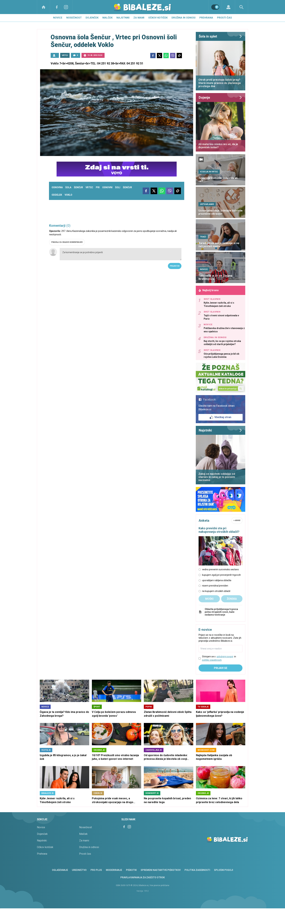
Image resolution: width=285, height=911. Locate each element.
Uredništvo (79, 870)
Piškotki (131, 870)
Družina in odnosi (183, 17)
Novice (57, 17)
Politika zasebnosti (197, 870)
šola (68, 187)
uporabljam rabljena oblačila (216, 580)
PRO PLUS (96, 870)
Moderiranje (114, 870)
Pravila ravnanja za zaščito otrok (142, 877)
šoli (117, 187)
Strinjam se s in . (219, 658)
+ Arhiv (237, 520)
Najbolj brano (210, 290)
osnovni (107, 187)
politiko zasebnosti (212, 660)
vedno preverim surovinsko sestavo (220, 569)
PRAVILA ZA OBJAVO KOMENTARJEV (67, 242)
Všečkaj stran (222, 417)
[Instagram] (66, 7)
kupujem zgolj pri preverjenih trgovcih (221, 575)
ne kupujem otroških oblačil (216, 591)
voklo (68, 195)
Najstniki (122, 17)
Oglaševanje (60, 870)
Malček (107, 17)
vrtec (89, 187)
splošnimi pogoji (225, 656)
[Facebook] (56, 7)
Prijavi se (174, 266)
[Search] (241, 7)
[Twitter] (159, 55)
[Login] (228, 7)
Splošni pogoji (223, 870)
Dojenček (92, 17)
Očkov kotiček (158, 17)
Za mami (138, 17)
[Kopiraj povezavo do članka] (179, 55)
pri (98, 187)
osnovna (57, 187)
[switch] (215, 7)
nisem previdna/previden (215, 585)
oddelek (57, 195)
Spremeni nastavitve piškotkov (161, 870)
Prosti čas (224, 17)
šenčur (78, 187)
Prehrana (206, 17)
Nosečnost (74, 17)
